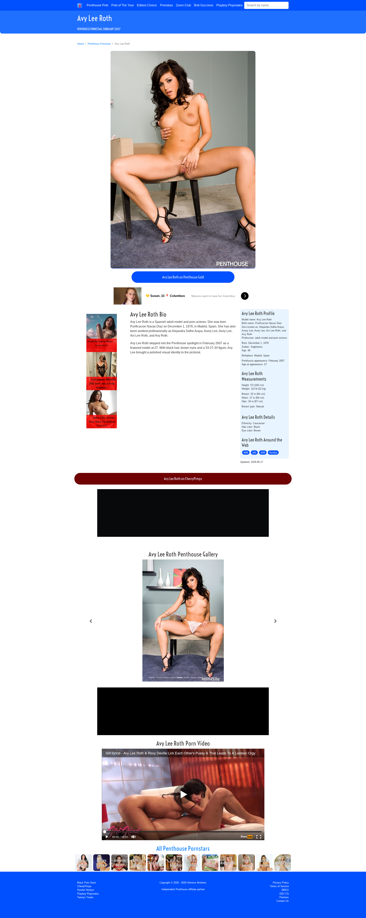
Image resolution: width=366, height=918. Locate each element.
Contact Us (282, 901)
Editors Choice (147, 5)
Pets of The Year (122, 5)
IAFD (254, 452)
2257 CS (284, 893)
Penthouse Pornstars (99, 43)
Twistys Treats (85, 897)
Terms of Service (279, 886)
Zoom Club (183, 5)
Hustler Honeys (85, 889)
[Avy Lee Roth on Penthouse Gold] (183, 159)
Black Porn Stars (86, 882)
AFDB (263, 452)
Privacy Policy (281, 882)
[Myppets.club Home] (79, 5)
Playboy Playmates (229, 5)
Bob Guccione (203, 5)
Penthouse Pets (97, 5)
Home (80, 43)
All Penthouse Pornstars (183, 848)
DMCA (285, 889)
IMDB (246, 452)
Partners (284, 897)
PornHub (273, 452)
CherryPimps (84, 886)
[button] (90, 621)
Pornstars (166, 5)
